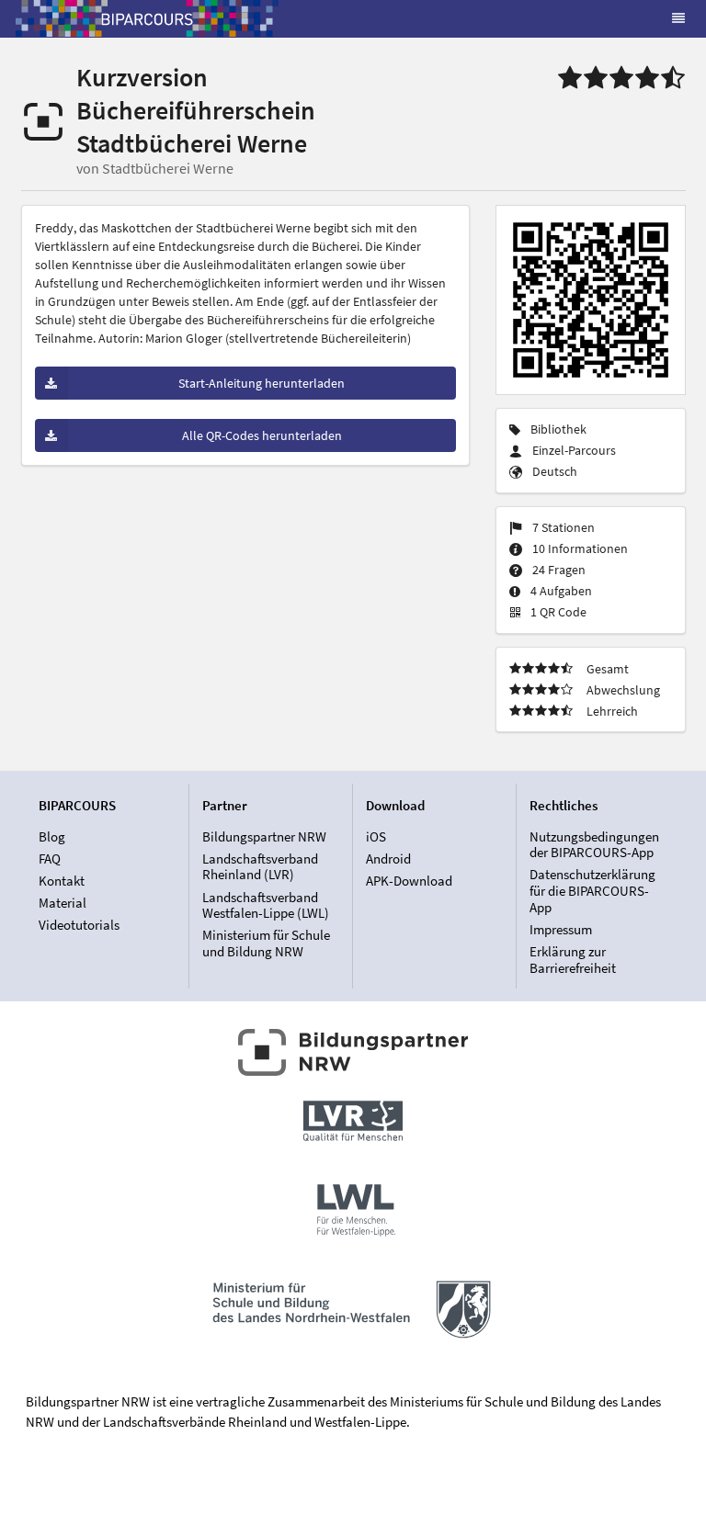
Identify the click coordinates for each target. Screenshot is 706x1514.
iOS (376, 837)
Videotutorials (79, 924)
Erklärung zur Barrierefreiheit (573, 959)
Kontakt (62, 880)
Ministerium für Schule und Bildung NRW (266, 942)
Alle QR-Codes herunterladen (262, 435)
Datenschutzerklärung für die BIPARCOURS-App (592, 890)
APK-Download (409, 880)
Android (388, 858)
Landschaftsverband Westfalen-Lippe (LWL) (265, 905)
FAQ (50, 858)
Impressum (561, 929)
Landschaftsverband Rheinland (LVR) (260, 867)
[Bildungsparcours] (147, 18)
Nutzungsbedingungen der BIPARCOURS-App (594, 845)
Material (62, 902)
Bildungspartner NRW (264, 837)
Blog (52, 837)
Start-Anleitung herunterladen (261, 383)
